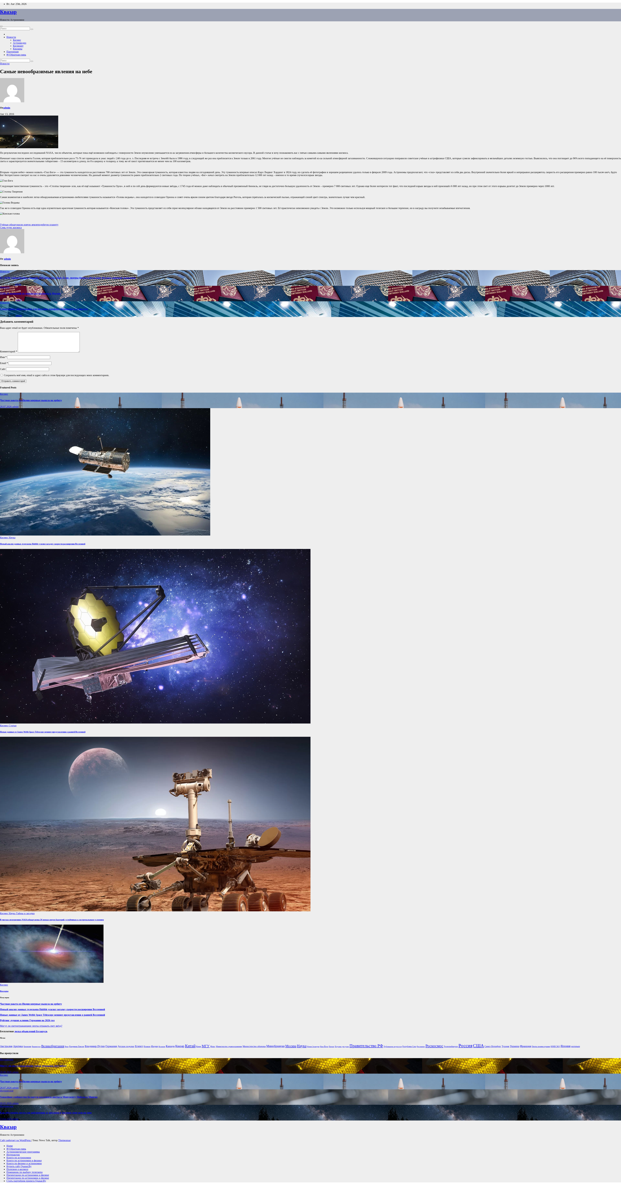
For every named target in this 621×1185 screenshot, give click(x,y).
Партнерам (12, 51)
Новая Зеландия (313, 1046)
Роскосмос (434, 1046)
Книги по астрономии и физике (24, 1160)
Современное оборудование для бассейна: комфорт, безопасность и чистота (44, 309)
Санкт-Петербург (493, 1046)
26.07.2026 (6, 406)
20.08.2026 (6, 1072)
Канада (170, 1046)
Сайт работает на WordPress (15, 1140)
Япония (566, 1046)
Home (9, 1145)
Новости (11, 37)
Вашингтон (36, 1046)
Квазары (17, 48)
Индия (154, 1046)
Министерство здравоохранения (229, 1046)
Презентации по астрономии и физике (27, 1175)
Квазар (8, 12)
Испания (161, 1046)
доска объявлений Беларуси (30, 1031)
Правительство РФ (366, 1045)
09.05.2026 (6, 1103)
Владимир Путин (95, 1046)
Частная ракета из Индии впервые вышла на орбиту (31, 400)
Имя (3, 357)
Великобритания (52, 1046)
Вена (67, 1046)
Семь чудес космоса (11, 227)
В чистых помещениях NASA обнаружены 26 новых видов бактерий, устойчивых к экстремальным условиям (52, 919)
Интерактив (13, 1154)
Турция (505, 1046)
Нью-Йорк (324, 1046)
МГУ (206, 1046)
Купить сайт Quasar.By (19, 1166)
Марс (212, 1046)
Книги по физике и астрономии (24, 1163)
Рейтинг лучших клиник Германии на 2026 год (27, 1020)
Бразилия (27, 1046)
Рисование (421, 1046)
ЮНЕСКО (555, 1046)
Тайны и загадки (25, 913)
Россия (465, 1045)
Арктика (18, 1046)
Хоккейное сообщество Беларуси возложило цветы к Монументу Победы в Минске (49, 1097)
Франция (525, 1046)
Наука (12, 537)
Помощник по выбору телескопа (24, 1172)
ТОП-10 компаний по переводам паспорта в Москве (30, 293)
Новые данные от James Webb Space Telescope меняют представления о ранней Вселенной (42, 732)
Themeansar (64, 1140)
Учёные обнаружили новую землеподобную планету (29, 224)
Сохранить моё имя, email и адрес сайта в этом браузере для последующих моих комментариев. (56, 375)
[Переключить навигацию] (1, 26)
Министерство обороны (254, 1046)
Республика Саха (409, 1046)
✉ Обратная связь (16, 54)
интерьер (575, 1046)
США (478, 1045)
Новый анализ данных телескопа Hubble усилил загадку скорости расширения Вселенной (42, 544)
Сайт (2, 369)
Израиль (147, 1046)
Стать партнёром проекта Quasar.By (26, 1181)
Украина (514, 1046)
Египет (139, 1046)
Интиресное (6, 1059)
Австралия (6, 1046)
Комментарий (8, 351)
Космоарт (18, 45)
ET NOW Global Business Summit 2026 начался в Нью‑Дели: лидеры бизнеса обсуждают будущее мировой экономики (68, 277)
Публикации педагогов (393, 1046)
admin (6, 107)
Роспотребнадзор (451, 1046)
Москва (290, 1046)
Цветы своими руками (541, 1046)
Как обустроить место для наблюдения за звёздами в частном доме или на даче (46, 1112)
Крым (198, 1046)
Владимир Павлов (76, 1046)
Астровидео (19, 43)
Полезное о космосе (17, 1169)
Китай (190, 1046)
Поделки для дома (342, 1046)
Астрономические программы (23, 1151)
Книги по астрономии (18, 1157)
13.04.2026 (6, 1119)
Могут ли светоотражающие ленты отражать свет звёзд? (31, 1025)
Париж (331, 1046)
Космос (17, 40)
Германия (111, 1046)
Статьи (12, 725)
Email (4, 363)
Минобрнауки (275, 1046)
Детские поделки (126, 1046)
